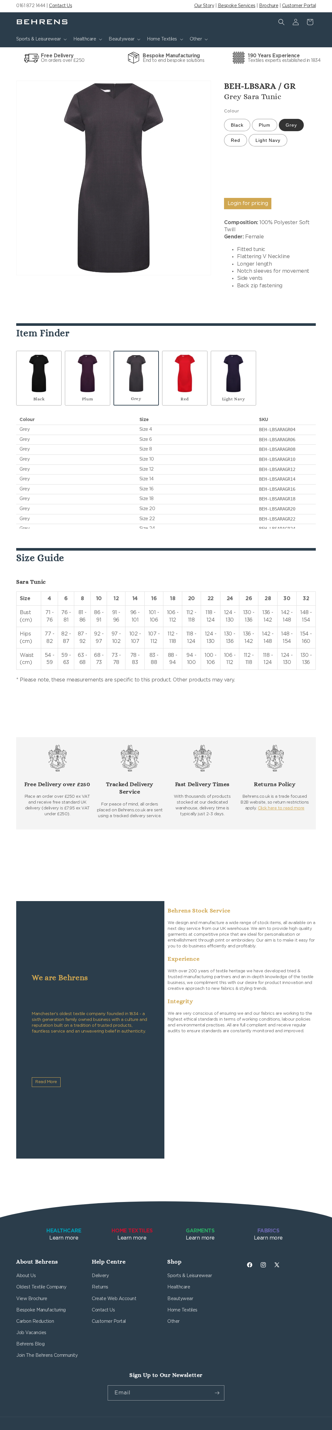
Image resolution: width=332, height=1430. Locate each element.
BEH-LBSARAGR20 (277, 508)
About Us (26, 1276)
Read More (46, 1082)
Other (173, 1321)
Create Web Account (114, 1299)
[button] (40, 39)
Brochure (268, 6)
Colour (231, 111)
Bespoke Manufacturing (41, 1310)
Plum (264, 125)
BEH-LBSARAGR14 (277, 479)
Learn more (63, 1234)
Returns (100, 1287)
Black (237, 125)
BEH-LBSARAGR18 (277, 498)
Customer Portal (299, 6)
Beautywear (180, 1299)
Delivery (100, 1276)
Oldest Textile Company (41, 1287)
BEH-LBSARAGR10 (277, 459)
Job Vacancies (31, 1333)
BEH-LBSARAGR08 (277, 449)
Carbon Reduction (35, 1321)
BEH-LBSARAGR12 (277, 469)
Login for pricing (248, 203)
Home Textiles (182, 1310)
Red (235, 140)
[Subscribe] (217, 1393)
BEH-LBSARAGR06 (277, 439)
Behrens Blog (30, 1344)
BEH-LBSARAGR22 (277, 518)
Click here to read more (281, 808)
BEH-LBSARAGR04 (277, 429)
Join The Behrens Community (46, 1355)
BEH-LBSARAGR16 (277, 489)
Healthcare (178, 1287)
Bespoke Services (236, 6)
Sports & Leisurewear (189, 1276)
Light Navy (267, 140)
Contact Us (60, 6)
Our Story (204, 6)
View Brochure (31, 1299)
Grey (291, 125)
